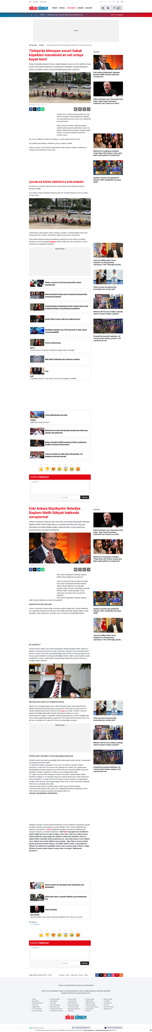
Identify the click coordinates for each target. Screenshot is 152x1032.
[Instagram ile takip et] (113, 975)
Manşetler (35, 1)
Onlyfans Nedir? (36, 1006)
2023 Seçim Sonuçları (37, 1010)
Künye (67, 975)
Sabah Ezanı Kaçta (90, 1003)
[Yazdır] (75, 109)
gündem (53, 242)
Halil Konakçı (53, 1003)
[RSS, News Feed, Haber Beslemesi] (121, 975)
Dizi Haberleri (107, 1001)
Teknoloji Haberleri (72, 1001)
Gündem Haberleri (90, 999)
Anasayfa (34, 45)
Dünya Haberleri (54, 1001)
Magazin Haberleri (108, 999)
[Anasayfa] (30, 1)
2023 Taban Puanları (109, 1006)
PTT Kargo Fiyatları (36, 1008)
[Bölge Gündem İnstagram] (109, 2)
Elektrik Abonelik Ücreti (37, 1003)
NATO (32, 348)
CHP (32, 376)
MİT (65, 832)
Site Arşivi (88, 1010)
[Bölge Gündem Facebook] (105, 2)
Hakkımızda (74, 975)
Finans (54, 8)
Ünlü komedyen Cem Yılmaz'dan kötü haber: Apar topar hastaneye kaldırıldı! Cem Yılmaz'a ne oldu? (70, 15)
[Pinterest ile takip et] (117, 975)
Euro (63, 711)
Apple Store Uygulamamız (114, 1027)
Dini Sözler (106, 1005)
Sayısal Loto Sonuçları (73, 1005)
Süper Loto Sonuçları (91, 1005)
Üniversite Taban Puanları (92, 1006)
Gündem (80, 8)
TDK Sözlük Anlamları (73, 1006)
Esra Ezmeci (35, 1005)
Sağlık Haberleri (89, 1001)
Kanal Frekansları (108, 1003)
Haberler (34, 999)
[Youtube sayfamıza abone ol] (105, 975)
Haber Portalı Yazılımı (38, 1028)
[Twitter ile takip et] (101, 975)
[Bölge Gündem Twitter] (101, 2)
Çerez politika (87, 1030)
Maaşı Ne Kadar (89, 1008)
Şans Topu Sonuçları (55, 1005)
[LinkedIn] (38, 109)
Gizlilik (86, 975)
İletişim (81, 975)
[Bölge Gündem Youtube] (114, 2)
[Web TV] (118, 2)
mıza (92, 1030)
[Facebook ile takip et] (97, 975)
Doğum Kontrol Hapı (55, 1006)
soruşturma (36, 924)
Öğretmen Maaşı (108, 1008)
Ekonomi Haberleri (72, 999)
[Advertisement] (42, 124)
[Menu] (102, 8)
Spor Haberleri (35, 1001)
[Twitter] (35, 109)
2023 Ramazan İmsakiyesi (56, 1010)
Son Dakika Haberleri (55, 999)
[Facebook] (31, 109)
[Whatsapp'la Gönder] (42, 109)
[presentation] (31, 15)
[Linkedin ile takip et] (109, 975)
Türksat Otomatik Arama (56, 1008)
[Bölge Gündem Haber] (39, 8)
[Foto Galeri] (122, 2)
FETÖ (49, 829)
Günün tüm (117, 15)
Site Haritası (71, 1010)
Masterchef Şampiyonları (74, 1008)
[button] (80, 109)
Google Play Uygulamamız (82, 1027)
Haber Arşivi (43, 1)
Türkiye (33, 420)
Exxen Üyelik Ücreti (72, 1003)
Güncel (62, 8)
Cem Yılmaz (34, 915)
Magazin (88, 8)
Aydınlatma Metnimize (102, 1030)
